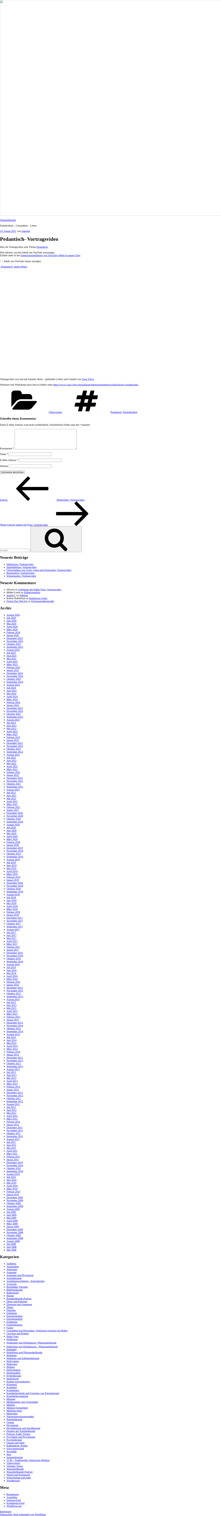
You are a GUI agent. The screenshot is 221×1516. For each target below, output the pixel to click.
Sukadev (26, 231)
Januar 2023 (12, 740)
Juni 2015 (11, 1005)
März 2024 (12, 699)
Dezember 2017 (14, 917)
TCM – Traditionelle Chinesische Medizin (28, 1460)
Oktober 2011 (13, 1133)
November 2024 (14, 676)
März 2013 (12, 1084)
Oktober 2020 (13, 818)
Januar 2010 (12, 1194)
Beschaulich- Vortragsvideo (20, 573)
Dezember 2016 (14, 952)
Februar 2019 (13, 877)
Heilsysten (11, 1364)
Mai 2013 (11, 1078)
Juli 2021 (11, 792)
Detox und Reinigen (16, 1301)
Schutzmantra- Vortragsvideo (21, 576)
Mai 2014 (11, 1043)
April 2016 (12, 976)
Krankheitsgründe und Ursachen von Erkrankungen (32, 1393)
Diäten (9, 1307)
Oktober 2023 (13, 714)
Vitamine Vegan (14, 1466)
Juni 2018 (11, 900)
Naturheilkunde (8, 220)
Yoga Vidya (88, 379)
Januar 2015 (12, 1019)
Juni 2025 (11, 655)
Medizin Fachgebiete (17, 1407)
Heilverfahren (13, 1370)
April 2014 (12, 1046)
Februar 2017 (13, 947)
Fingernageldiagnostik (42, 601)
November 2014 (14, 1025)
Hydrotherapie (13, 1375)
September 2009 (14, 1206)
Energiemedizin (14, 1316)
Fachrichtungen (14, 1324)
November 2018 (14, 885)
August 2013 (13, 1069)
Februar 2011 (13, 1156)
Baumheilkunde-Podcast (18, 1298)
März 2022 (12, 769)
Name (4, 454)
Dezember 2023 (14, 708)
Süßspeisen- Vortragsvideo (20, 564)
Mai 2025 (11, 658)
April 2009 (12, 1220)
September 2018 (14, 891)
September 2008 (14, 1238)
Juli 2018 (11, 897)
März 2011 (11, 1153)
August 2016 (13, 964)
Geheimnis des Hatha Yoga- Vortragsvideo (39, 589)
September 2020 (14, 821)
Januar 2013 (12, 1089)
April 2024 (12, 696)
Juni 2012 (11, 1110)
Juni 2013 (11, 1075)
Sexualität (11, 1451)
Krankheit (11, 1387)
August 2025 (13, 650)
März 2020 (12, 839)
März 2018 (12, 909)
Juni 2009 (11, 1215)
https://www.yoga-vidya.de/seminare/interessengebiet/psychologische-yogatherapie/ (95, 384)
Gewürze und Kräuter (17, 1333)
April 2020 (12, 836)
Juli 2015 (11, 1002)
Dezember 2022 (14, 743)
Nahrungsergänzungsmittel (20, 1416)
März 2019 (12, 874)
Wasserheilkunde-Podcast (19, 1472)
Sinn (8, 1454)
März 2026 (12, 629)
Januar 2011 (12, 1159)
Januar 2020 (12, 845)
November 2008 (14, 1232)
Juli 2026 (11, 617)
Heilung (10, 1367)
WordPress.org (14, 1506)
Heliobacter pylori (38, 598)
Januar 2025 (12, 670)
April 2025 (12, 661)
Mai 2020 (11, 833)
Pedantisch (42, 247)
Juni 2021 (11, 795)
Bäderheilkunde (14, 1289)
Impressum (5, 1511)
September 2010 (14, 1171)
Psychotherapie (14, 1439)
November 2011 (14, 1130)
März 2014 (12, 1049)
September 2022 (14, 751)
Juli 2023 (11, 722)
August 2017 (13, 929)
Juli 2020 (11, 827)
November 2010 (14, 1165)
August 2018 (13, 894)
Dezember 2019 (14, 848)
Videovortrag (55, 412)
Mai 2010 (11, 1183)
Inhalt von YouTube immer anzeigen (22, 261)
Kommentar (7, 448)
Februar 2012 (13, 1121)
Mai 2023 (11, 728)
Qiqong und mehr (15, 1442)
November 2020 (14, 816)
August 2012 (13, 1104)
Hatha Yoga (12, 1336)
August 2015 (13, 999)
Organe (10, 1422)
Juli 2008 (11, 1244)
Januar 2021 (12, 810)
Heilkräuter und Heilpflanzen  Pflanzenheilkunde (31, 1342)
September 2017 (14, 926)
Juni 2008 (11, 1247)
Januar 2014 (12, 1054)
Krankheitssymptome (17, 1396)
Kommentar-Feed (15, 1503)
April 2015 (12, 1011)
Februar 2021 (13, 807)
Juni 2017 (11, 935)
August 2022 (13, 754)
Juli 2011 (11, 1142)
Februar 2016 (13, 982)
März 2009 (12, 1223)
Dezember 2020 (14, 813)
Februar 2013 (13, 1086)
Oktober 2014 (13, 1028)
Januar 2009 (12, 1226)
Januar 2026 (12, 635)
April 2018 (12, 906)
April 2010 (12, 1185)
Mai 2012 (11, 1113)
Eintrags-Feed (13, 1500)
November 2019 (14, 851)
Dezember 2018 (14, 883)
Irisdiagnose (12, 1378)
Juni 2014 (11, 1040)
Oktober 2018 (13, 888)
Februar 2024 (13, 702)
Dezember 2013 (14, 1057)
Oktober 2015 (13, 993)
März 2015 (12, 1014)
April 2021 (12, 801)
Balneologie (12, 1292)
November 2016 (14, 955)
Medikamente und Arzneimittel (22, 1402)
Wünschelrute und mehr (18, 1477)
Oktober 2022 (13, 749)
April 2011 (11, 1150)
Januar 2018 (12, 915)
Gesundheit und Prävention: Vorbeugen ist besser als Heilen (36, 1330)
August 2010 (13, 1174)
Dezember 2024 (14, 673)
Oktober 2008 (13, 1235)
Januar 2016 (12, 984)
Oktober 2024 (13, 679)
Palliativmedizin (32, 592)
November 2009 (14, 1200)
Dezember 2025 (14, 638)
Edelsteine (11, 1313)
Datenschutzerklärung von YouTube (50, 255)
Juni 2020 (11, 830)
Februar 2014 (13, 1051)
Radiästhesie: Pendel (17, 1445)
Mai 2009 (11, 1217)
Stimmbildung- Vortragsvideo (21, 567)
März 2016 (12, 979)
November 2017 (14, 920)
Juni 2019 (11, 865)
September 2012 (14, 1101)
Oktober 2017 (13, 923)
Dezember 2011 (14, 1127)
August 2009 (13, 1209)
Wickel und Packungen (18, 1474)
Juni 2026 (11, 620)
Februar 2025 (13, 667)
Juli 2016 (11, 967)
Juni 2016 (11, 970)
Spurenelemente (14, 1457)
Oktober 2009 (13, 1203)
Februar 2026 (13, 632)
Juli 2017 (11, 932)
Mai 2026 (11, 623)
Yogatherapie (13, 1480)
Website (4, 466)
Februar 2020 (13, 842)
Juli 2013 (11, 1072)
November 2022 (14, 746)
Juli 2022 (11, 757)
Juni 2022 (11, 760)
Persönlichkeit (130, 412)
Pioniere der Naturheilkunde (20, 1431)
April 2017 (12, 941)
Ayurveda (11, 1284)
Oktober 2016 (13, 958)
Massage (10, 1399)
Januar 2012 (12, 1124)
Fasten (9, 1327)
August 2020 (13, 824)
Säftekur (23, 595)
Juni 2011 (11, 1145)
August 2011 (13, 1139)
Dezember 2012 (14, 1092)
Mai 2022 (11, 763)
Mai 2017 (11, 938)
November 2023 (14, 711)
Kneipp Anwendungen (18, 1381)
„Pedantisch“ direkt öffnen (13, 266)
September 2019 (14, 856)
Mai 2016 (11, 973)
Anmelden (11, 1497)
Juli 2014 (11, 1037)
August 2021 (13, 789)
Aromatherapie (14, 1278)
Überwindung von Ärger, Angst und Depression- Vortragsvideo (38, 570)
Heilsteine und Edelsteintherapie (22, 1358)
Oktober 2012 (13, 1098)
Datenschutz (6, 1514)
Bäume (10, 1295)
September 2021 (14, 786)
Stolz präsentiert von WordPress (29, 1514)
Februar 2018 (13, 912)
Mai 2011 (11, 1148)
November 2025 (14, 641)
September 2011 (14, 1136)
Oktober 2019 (13, 853)
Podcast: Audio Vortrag (18, 1434)
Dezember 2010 (14, 1162)
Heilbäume (12, 1339)
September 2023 (14, 717)
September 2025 (14, 647)
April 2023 (12, 731)
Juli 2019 (11, 862)
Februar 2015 (13, 1017)
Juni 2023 (11, 725)
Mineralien (11, 1413)
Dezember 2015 (14, 987)
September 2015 (14, 996)
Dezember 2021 (14, 778)
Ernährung (11, 1322)
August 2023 (13, 719)
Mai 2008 (11, 1250)
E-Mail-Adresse (9, 460)
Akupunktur (12, 1266)
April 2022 (12, 766)
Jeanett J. (11, 595)
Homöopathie (13, 1373)
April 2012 (12, 1116)
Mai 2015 (11, 1008)
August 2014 (13, 1034)
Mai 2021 (11, 798)
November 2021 (14, 781)
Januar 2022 (12, 775)
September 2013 (14, 1066)
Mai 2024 (11, 693)
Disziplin (11, 1310)
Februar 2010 (13, 1191)
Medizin (10, 1405)
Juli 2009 (11, 1212)
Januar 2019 (12, 880)
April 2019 (12, 871)
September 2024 (14, 682)
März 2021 (12, 804)
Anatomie (11, 1272)
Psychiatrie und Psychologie (20, 1437)
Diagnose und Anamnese (19, 1304)
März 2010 (12, 1188)
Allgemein (11, 1269)
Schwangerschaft (15, 1448)
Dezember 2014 (14, 1022)
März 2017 (12, 944)
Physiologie (12, 1425)
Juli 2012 (11, 1107)
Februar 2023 (13, 737)
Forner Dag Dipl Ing (17, 601)
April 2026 (12, 626)
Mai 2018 (11, 903)
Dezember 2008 (14, 1229)
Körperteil (11, 1384)
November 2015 (14, 990)
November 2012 (14, 1095)
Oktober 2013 (13, 1063)
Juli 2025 (11, 652)
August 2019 (13, 859)
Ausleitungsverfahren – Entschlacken (25, 1281)
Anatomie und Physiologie (20, 1275)
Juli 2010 (11, 1177)
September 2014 (14, 1031)
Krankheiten (12, 1390)
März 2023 (12, 734)
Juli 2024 (11, 687)
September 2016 (14, 961)
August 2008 (13, 1241)
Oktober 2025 (13, 644)
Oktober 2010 (13, 1168)
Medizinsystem (14, 1410)
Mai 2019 (11, 868)
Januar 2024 (12, 705)
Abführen (11, 1263)
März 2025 (12, 664)
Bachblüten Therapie (17, 1287)
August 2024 (13, 684)
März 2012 (12, 1118)
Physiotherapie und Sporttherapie (23, 1428)
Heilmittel (11, 1349)
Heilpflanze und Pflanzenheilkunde (24, 1352)
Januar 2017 (12, 950)
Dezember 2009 (14, 1197)
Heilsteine (11, 1355)
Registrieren (12, 1494)
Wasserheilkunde (15, 1469)
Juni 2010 (11, 1180)
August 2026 (13, 615)
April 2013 (12, 1081)
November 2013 (14, 1060)
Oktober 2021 (13, 784)
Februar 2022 (13, 772)
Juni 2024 (11, 690)
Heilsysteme (12, 1361)
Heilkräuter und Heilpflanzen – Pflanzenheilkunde (32, 1346)
